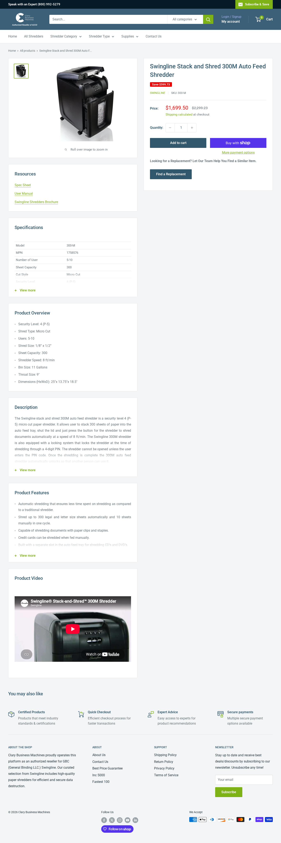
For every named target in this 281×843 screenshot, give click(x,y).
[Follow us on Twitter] (112, 820)
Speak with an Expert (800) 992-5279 (34, 4)
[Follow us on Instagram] (120, 820)
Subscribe (228, 792)
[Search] (208, 19)
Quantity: (156, 128)
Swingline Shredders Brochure (36, 202)
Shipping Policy (165, 755)
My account (231, 21)
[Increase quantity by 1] (192, 127)
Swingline (157, 93)
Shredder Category (63, 36)
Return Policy (163, 762)
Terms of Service (166, 775)
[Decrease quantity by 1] (170, 127)
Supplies (127, 36)
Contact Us (153, 36)
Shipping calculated (179, 114)
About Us (99, 755)
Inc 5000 (98, 775)
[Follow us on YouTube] (127, 820)
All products (27, 50)
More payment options (238, 152)
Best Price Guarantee (107, 768)
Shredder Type (99, 36)
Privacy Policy (164, 768)
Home (12, 36)
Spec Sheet (23, 185)
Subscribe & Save (257, 4)
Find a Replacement (171, 174)
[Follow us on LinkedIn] (135, 820)
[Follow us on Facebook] (104, 820)
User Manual (24, 193)
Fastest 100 (100, 782)
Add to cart (178, 143)
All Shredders (33, 36)
